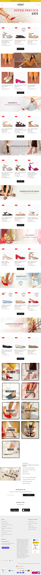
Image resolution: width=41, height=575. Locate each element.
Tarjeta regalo (4, 526)
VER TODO (20, 48)
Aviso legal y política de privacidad (33, 563)
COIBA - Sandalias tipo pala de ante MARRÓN (20, 41)
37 (4, 45)
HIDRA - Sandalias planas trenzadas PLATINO (20, 218)
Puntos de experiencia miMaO (7, 524)
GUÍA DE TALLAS (31, 521)
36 (3, 45)
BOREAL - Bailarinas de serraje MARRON (32, 351)
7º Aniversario (4, 532)
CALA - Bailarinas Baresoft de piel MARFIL (7, 86)
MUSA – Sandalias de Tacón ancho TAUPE (20, 173)
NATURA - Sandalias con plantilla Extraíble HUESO (33, 218)
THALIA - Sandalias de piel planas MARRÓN (7, 218)
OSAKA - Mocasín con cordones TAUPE (32, 86)
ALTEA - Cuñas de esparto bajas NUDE (33, 41)
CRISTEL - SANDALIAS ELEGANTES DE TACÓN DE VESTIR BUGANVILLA (32, 173)
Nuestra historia (4, 521)
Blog (2, 535)
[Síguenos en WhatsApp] (12, 560)
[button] (36, 572)
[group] (20, 15)
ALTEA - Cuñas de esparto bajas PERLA (33, 129)
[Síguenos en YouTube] (9, 560)
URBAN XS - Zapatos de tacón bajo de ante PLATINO (20, 351)
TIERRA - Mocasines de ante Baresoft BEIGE (20, 306)
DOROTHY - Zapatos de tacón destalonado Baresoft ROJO (33, 306)
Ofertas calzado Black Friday (7, 534)
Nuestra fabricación (5, 523)
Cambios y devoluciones (32, 527)
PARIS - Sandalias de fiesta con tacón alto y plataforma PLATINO (7, 41)
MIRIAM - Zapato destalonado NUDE (6, 262)
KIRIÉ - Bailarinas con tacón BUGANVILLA (20, 86)
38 (5, 45)
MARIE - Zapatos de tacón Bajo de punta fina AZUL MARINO (7, 351)
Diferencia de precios (32, 529)
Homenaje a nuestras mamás (7, 530)
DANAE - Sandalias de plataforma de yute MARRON (20, 129)
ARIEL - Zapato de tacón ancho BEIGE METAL (32, 262)
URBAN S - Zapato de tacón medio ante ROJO (20, 262)
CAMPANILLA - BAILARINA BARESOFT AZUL (6, 306)
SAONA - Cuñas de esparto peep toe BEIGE (7, 129)
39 (6, 45)
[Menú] (5, 568)
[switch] (3, 571)
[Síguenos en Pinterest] (7, 560)
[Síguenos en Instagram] (4, 560)
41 (8, 45)
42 (9, 45)
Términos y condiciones (22, 563)
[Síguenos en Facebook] (2, 560)
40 (7, 45)
